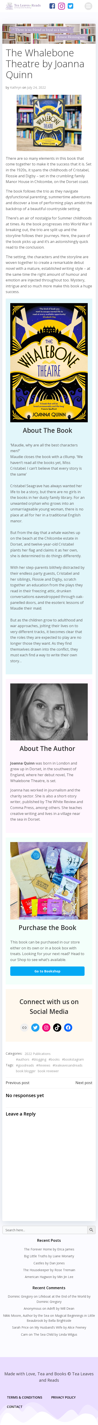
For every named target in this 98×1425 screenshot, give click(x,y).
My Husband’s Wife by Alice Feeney (60, 1327)
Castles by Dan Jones (49, 1263)
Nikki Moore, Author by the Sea (26, 1315)
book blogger (26, 1071)
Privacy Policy (63, 1397)
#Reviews (43, 1065)
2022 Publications (38, 1053)
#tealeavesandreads (68, 1065)
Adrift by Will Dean (60, 1308)
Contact (15, 1406)
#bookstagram (73, 1059)
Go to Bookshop (47, 971)
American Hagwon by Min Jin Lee (49, 1277)
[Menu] (88, 6)
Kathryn (15, 87)
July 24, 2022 (36, 87)
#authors (22, 1059)
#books (54, 1059)
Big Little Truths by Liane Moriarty (49, 1256)
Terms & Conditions (24, 1397)
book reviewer (48, 1071)
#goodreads (25, 1065)
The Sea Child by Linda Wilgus (55, 1334)
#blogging (39, 1059)
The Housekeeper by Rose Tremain (49, 1270)
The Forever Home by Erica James (49, 1249)
